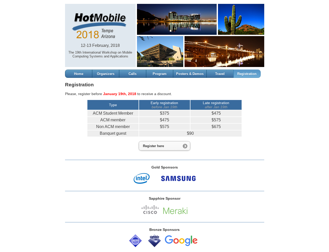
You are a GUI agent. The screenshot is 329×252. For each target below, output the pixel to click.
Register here (153, 146)
